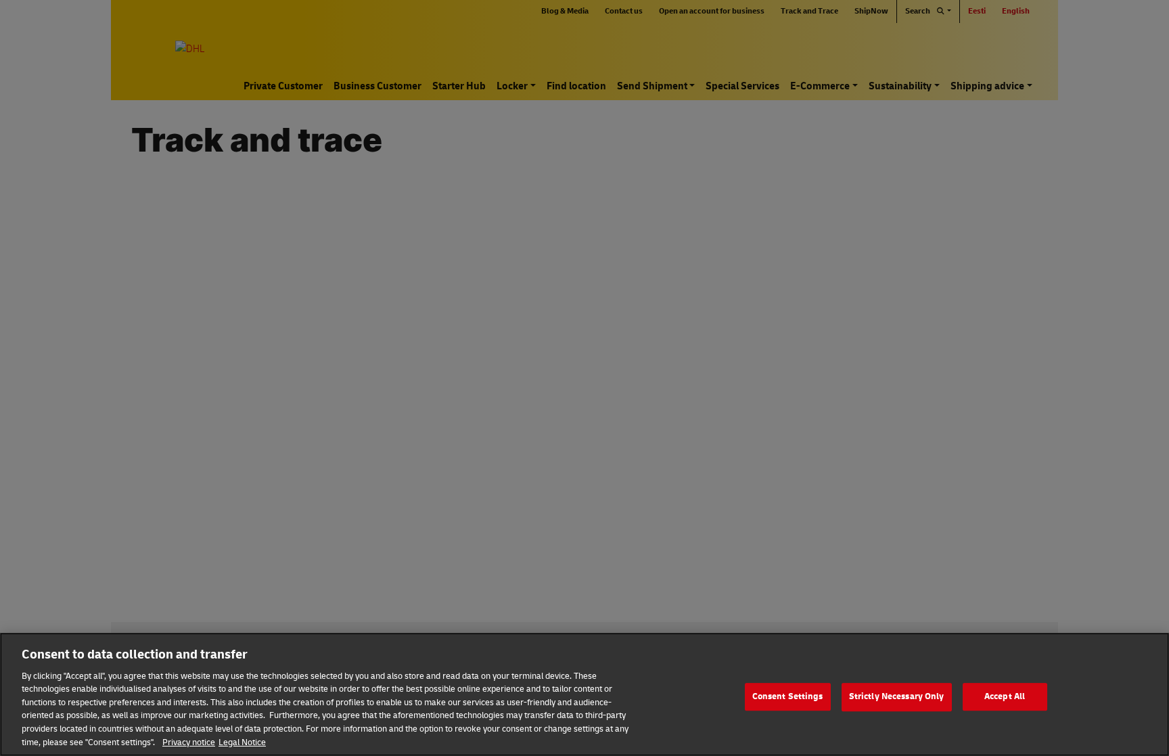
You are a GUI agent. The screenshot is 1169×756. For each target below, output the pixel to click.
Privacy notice (188, 741)
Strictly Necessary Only (896, 696)
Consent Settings (787, 696)
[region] (584, 694)
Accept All (1004, 696)
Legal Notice (242, 741)
